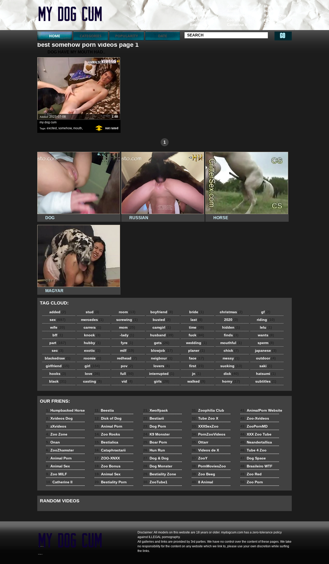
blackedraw (57, 358)
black (57, 381)
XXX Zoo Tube (255, 434)
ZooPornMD (254, 426)
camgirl (161, 327)
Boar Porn (155, 442)
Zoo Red (251, 474)
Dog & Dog (156, 458)
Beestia (196, 6)
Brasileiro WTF (256, 466)
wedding (196, 343)
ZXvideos (70, 16)
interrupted (161, 374)
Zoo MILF (235, 20)
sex (58, 320)
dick (231, 374)
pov (127, 366)
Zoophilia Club (208, 410)
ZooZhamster (238, 6)
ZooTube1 (155, 482)
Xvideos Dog (275, 15)
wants (266, 335)
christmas (231, 312)
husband (161, 335)
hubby (92, 343)
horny (231, 381)
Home (54, 35)
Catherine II (237, 25)
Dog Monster (157, 466)
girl (92, 366)
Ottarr (200, 442)
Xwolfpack (155, 410)
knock (92, 335)
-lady (127, 335)
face (196, 358)
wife (57, 327)
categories (91, 35)
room (127, 312)
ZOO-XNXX (107, 458)
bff (57, 335)
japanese (266, 350)
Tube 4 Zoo (253, 450)
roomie (92, 358)
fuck (196, 335)
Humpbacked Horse (275, 8)
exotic (92, 350)
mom (127, 327)
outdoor (266, 358)
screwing (127, 320)
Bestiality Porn (111, 482)
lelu (266, 327)
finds (231, 335)
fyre (127, 343)
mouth (77, 128)
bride (196, 312)
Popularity (126, 35)
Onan (268, 29)
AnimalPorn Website (261, 410)
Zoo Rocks (199, 20)
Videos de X (205, 450)
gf (265, 312)
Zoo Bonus (108, 466)
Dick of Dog (200, 11)
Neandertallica (256, 442)
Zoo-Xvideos (254, 418)
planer (196, 350)
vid (127, 381)
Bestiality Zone (159, 474)
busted (162, 320)
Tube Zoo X (205, 418)
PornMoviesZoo (209, 466)
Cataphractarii (110, 450)
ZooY (199, 458)
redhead (127, 358)
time (196, 327)
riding (266, 320)
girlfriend (57, 366)
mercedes (92, 320)
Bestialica (198, 25)
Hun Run (154, 450)
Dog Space (253, 458)
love (92, 374)
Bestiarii (153, 418)
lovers (161, 366)
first (196, 366)
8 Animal (202, 482)
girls (161, 381)
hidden (231, 327)
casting (92, 381)
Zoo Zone (272, 25)
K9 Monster (156, 434)
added (57, 312)
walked (196, 381)
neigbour (161, 358)
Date (162, 35)
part (57, 343)
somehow (65, 128)
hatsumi (266, 374)
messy (231, 358)
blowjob (162, 350)
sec (57, 350)
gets (161, 343)
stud (92, 312)
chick (231, 350)
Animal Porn (237, 11)
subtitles (265, 381)
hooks (57, 374)
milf (127, 350)
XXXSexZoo (205, 426)
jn (196, 374)
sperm (266, 343)
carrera (92, 327)
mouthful (231, 343)
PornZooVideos (208, 434)
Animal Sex (236, 15)
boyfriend (161, 312)
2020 (231, 320)
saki (265, 366)
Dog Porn (154, 426)
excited (52, 128)
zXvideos (272, 20)
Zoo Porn (251, 482)
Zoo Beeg (203, 474)
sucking (231, 366)
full (127, 374)
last (196, 320)
